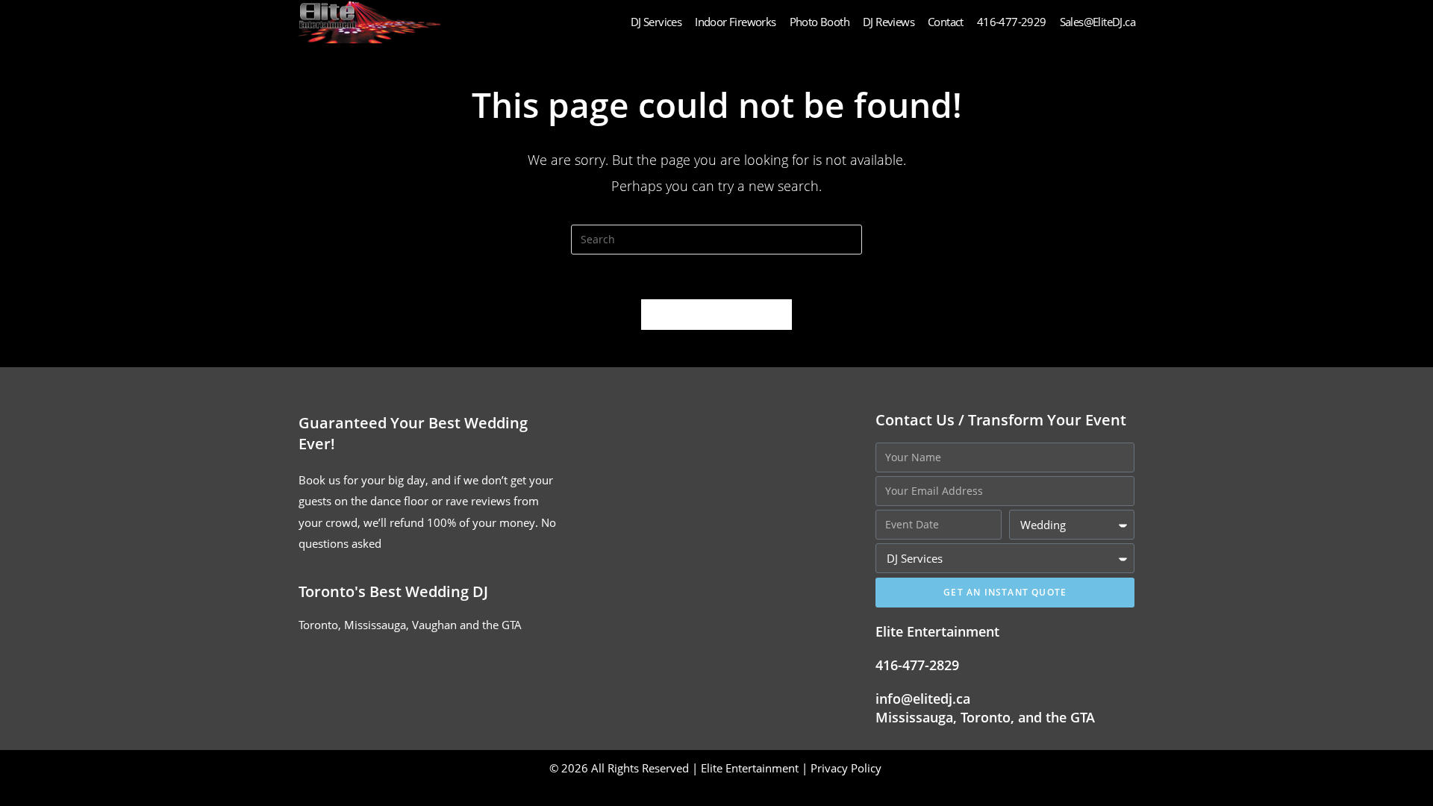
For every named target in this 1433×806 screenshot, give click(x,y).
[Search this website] (716, 238)
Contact (946, 21)
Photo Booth (819, 21)
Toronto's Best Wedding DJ (393, 591)
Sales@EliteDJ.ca (1097, 21)
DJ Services (656, 21)
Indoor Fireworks (735, 21)
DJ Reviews (888, 21)
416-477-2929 (1011, 21)
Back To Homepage (716, 314)
